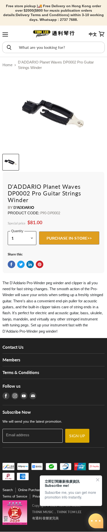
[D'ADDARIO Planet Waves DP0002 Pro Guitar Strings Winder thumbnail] (11, 162)
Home (7, 65)
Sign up (77, 435)
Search (7, 490)
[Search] (8, 47)
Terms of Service (14, 496)
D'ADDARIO (23, 207)
